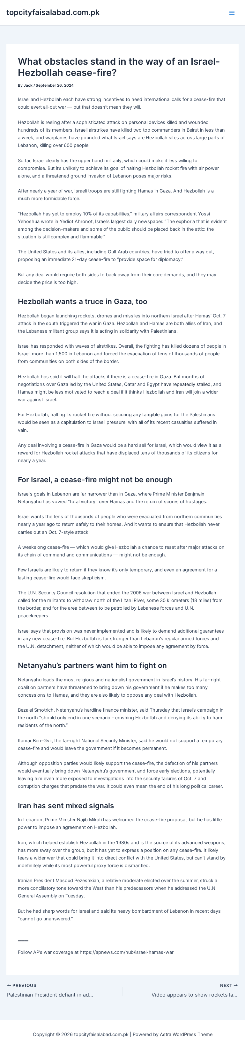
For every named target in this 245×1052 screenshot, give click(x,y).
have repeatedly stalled (186, 384)
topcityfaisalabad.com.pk (53, 12)
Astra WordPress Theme (186, 1034)
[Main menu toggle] (232, 12)
